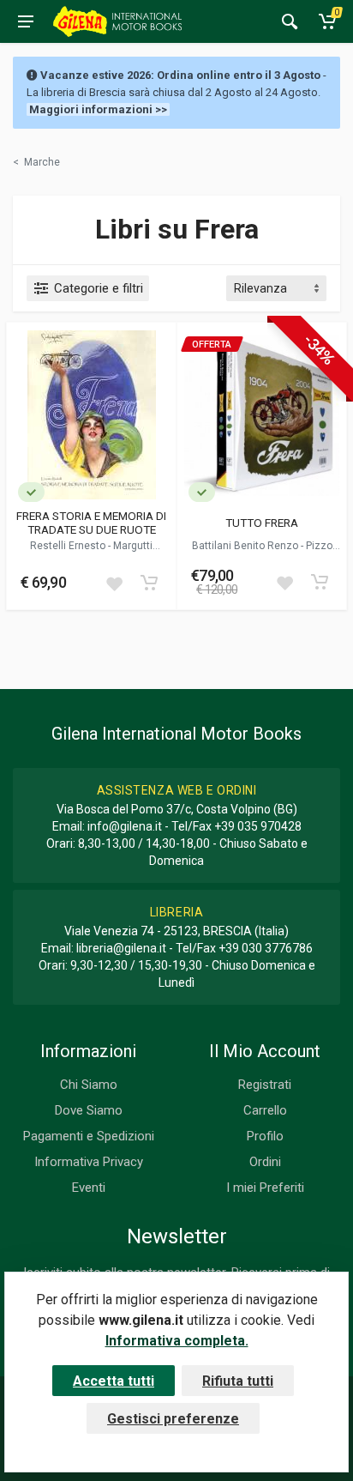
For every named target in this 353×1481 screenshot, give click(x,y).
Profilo (265, 1136)
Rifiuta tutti (237, 1381)
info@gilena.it (124, 826)
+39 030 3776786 (265, 948)
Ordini (265, 1162)
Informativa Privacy (88, 1162)
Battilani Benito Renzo (246, 546)
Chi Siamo (88, 1084)
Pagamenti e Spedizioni (88, 1136)
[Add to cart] (149, 582)
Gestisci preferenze (173, 1419)
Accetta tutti (113, 1381)
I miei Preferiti (265, 1187)
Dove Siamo (89, 1110)
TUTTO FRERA (261, 522)
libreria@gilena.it (121, 948)
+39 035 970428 (258, 826)
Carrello (265, 1110)
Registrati (264, 1084)
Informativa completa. (176, 1341)
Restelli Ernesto (69, 546)
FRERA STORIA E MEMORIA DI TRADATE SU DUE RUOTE (91, 522)
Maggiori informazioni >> (98, 109)
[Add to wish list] (114, 582)
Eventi (88, 1187)
